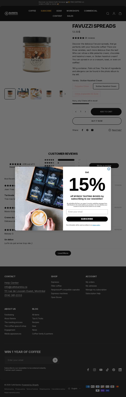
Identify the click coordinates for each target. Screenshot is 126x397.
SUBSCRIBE (87, 219)
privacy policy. (96, 225)
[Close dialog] (109, 169)
